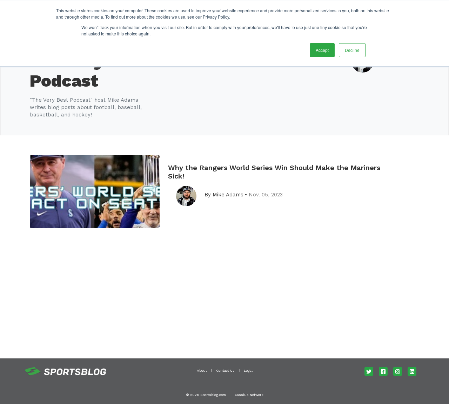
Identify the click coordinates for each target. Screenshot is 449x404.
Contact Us (225, 370)
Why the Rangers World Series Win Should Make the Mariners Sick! (274, 171)
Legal (248, 370)
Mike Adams (228, 194)
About (202, 370)
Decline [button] (352, 50)
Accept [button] (322, 50)
